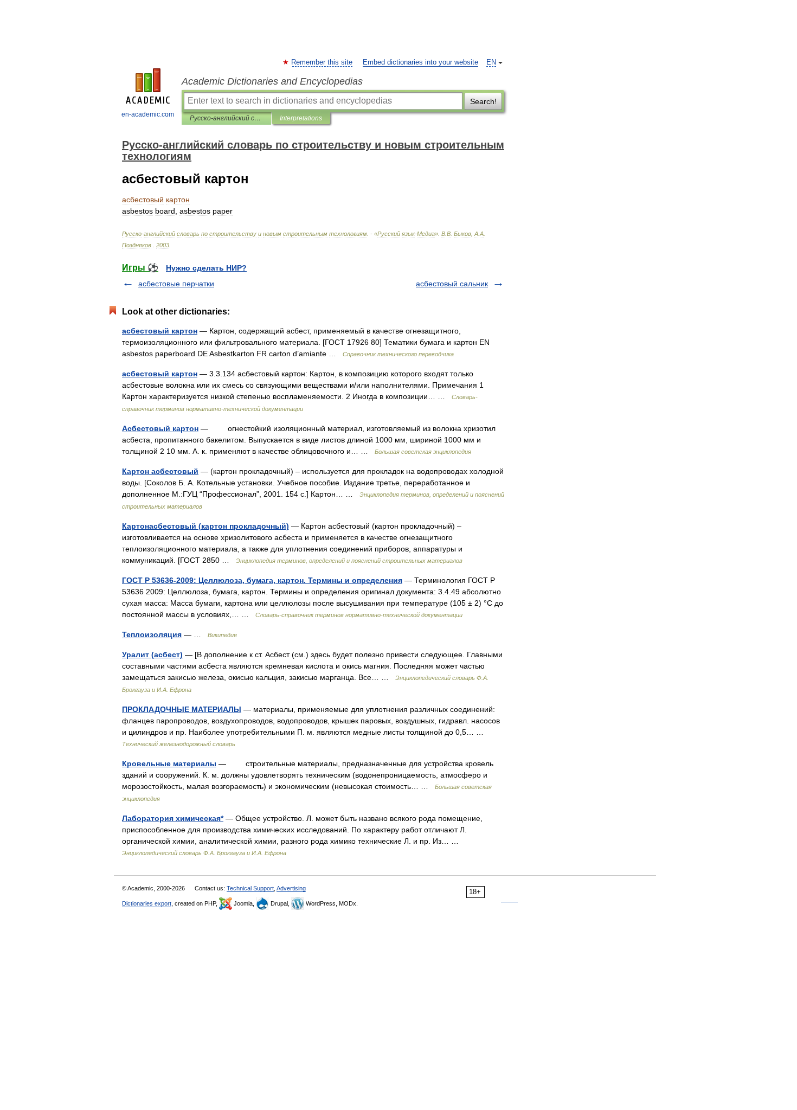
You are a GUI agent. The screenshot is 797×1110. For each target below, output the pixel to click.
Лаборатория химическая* (172, 818)
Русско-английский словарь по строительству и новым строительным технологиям (226, 118)
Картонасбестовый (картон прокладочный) (205, 526)
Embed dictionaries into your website (420, 62)
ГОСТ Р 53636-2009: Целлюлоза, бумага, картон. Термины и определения (262, 580)
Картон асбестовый (160, 471)
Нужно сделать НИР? (206, 268)
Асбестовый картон (160, 428)
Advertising (291, 888)
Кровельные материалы (169, 763)
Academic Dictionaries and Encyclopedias (272, 81)
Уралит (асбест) (152, 654)
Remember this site (322, 62)
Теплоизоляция (152, 634)
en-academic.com (147, 114)
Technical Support (250, 888)
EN (491, 62)
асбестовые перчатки (176, 283)
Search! (483, 101)
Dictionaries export (146, 903)
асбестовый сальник (452, 283)
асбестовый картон (159, 330)
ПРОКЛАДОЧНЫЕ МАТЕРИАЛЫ (181, 709)
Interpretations (301, 118)
